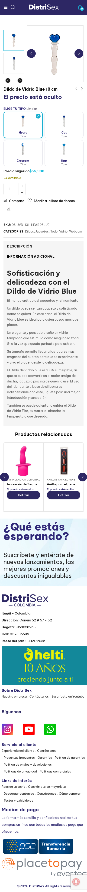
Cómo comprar (70, 793)
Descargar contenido (19, 793)
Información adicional (31, 256)
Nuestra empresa (14, 696)
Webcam (75, 231)
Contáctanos (39, 696)
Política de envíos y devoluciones (28, 764)
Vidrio (63, 231)
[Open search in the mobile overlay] (13, 7)
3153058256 (26, 627)
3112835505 (19, 634)
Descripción (19, 246)
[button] (80, 7)
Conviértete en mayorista (47, 786)
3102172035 (35, 641)
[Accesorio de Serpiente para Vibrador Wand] (23, 461)
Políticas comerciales (55, 771)
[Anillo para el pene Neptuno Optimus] (63, 461)
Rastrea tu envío (13, 786)
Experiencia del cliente (18, 750)
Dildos (29, 231)
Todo (54, 231)
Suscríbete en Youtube (68, 696)
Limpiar (31, 108)
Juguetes (42, 231)
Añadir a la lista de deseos (54, 201)
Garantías (45, 757)
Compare (16, 201)
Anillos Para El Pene (61, 479)
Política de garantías (70, 757)
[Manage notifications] (76, 882)
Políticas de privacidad (20, 771)
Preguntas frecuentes (19, 757)
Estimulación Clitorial (23, 479)
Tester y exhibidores (18, 800)
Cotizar (23, 495)
